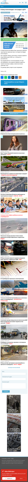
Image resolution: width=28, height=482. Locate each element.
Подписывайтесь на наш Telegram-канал (14, 84)
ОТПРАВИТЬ (6, 392)
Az (20, 2)
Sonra (21, 478)
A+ (26, 12)
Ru (22, 2)
